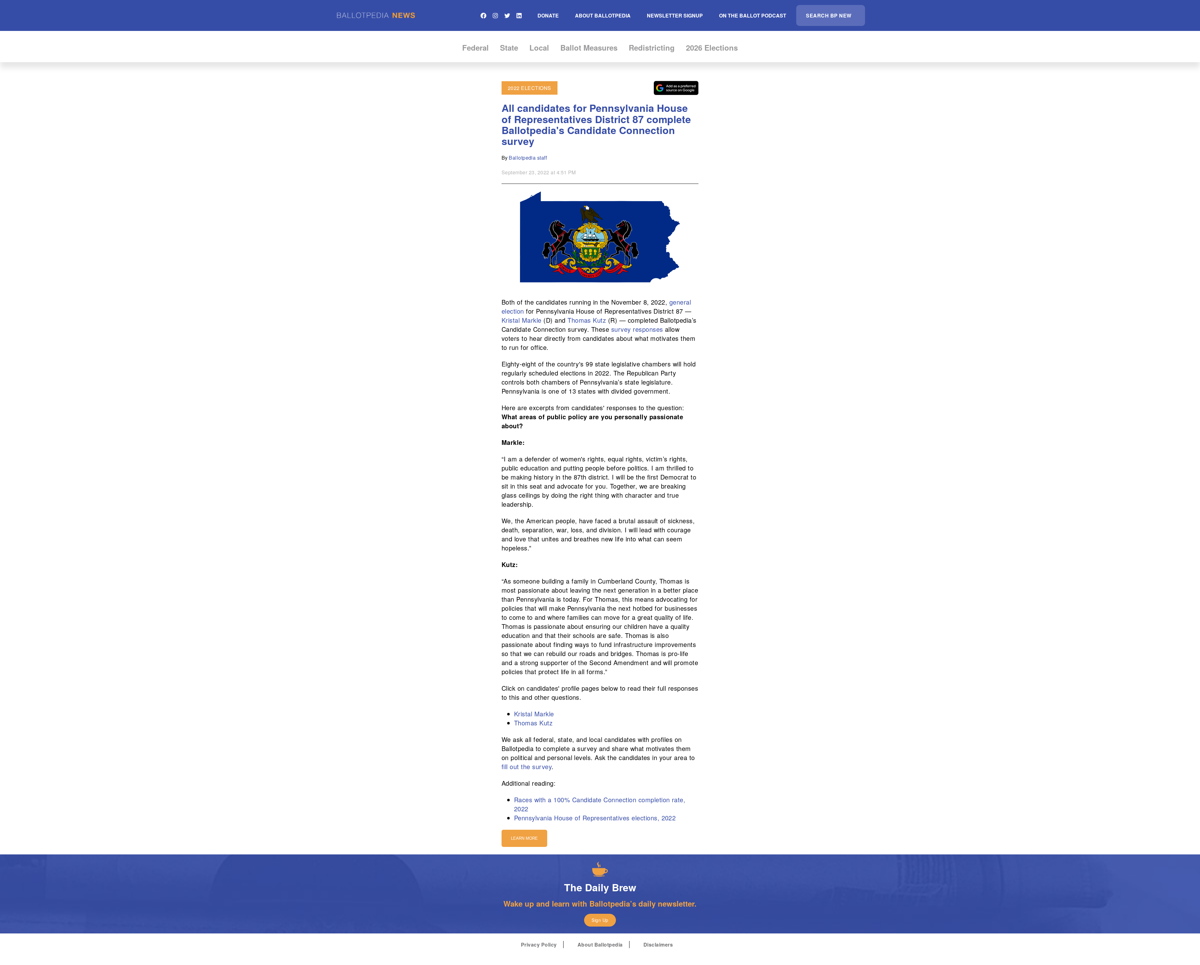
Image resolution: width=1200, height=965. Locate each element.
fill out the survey (527, 766)
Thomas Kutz (587, 320)
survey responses (637, 329)
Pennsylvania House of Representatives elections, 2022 (595, 817)
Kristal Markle (522, 320)
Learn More (524, 838)
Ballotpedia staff (528, 157)
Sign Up (600, 920)
